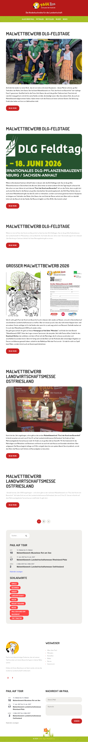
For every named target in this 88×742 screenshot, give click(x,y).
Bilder (49, 658)
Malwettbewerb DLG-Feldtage (38, 33)
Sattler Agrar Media (44, 739)
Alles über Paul (52, 650)
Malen (14, 600)
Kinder (14, 592)
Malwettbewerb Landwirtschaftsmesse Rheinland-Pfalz (42, 559)
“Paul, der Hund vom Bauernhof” (46, 188)
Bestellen (50, 656)
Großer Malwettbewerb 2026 (37, 265)
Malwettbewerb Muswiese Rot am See (34, 552)
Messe (14, 608)
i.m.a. (53, 739)
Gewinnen (15, 588)
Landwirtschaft (18, 596)
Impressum (51, 664)
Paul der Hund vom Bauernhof (18, 613)
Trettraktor (17, 618)
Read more (13, 108)
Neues (49, 661)
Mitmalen (50, 653)
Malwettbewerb (18, 604)
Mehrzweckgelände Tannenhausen (17, 441)
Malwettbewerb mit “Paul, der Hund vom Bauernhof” (62, 435)
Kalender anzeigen (16, 572)
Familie (14, 584)
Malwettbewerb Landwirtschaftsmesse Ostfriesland (31, 376)
